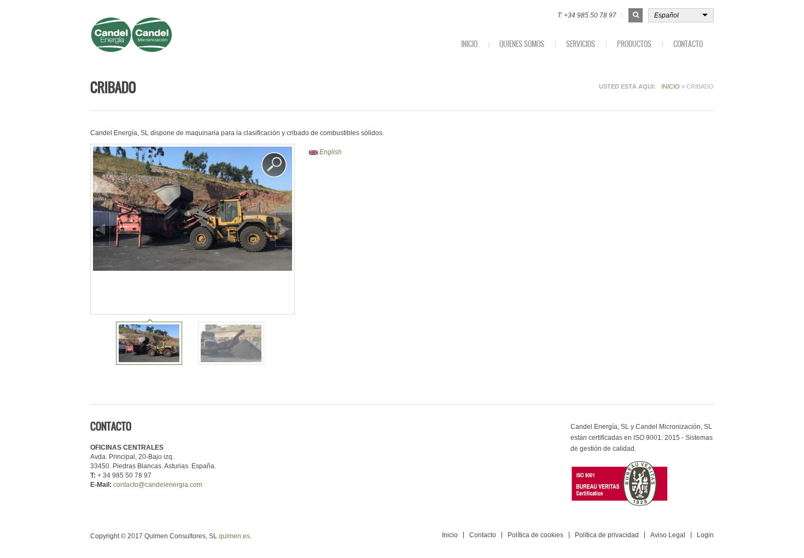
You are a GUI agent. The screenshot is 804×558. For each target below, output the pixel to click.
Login (705, 535)
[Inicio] (162, 35)
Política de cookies (535, 535)
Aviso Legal (667, 535)
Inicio (469, 44)
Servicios (580, 44)
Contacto (688, 44)
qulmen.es (234, 536)
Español (666, 15)
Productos (634, 44)
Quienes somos (521, 44)
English (330, 152)
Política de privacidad (607, 535)
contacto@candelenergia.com (157, 485)
